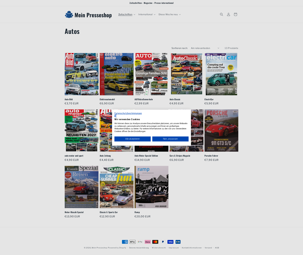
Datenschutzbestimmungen (128, 113)
